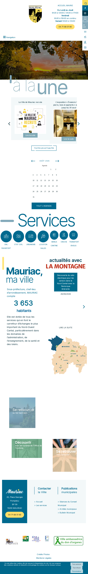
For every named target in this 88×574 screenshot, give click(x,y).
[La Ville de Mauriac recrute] (30, 119)
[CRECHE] (64, 235)
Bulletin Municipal (67, 513)
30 (57, 191)
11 (37, 180)
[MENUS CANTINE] (54, 235)
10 (33, 180)
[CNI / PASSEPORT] (6, 236)
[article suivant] (84, 307)
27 (45, 191)
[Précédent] (9, 123)
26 (41, 191)
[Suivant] (78, 123)
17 (33, 186)
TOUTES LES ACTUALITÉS (44, 148)
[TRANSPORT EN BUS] (73, 235)
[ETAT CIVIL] (18, 236)
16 (57, 180)
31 (33, 197)
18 (37, 186)
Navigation (10, 37)
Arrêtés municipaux (68, 509)
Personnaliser (76, 571)
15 (53, 180)
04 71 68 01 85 (65, 27)
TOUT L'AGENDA (44, 206)
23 (57, 186)
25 (37, 191)
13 (45, 180)
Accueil (39, 502)
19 (41, 186)
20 (45, 186)
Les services (41, 505)
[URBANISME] (30, 236)
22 (53, 186)
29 (53, 191)
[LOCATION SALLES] (43, 236)
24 (33, 191)
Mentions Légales (43, 558)
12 (41, 180)
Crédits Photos (43, 554)
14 (49, 180)
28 (49, 191)
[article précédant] (46, 306)
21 (49, 186)
